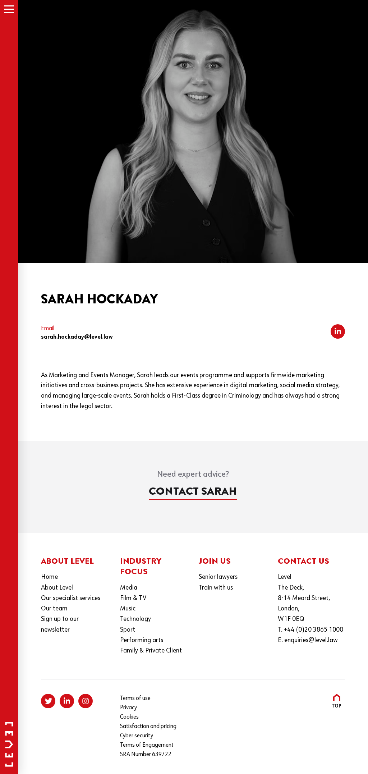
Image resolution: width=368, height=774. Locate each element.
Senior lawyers (218, 577)
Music (127, 608)
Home (49, 577)
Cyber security (136, 736)
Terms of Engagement (147, 745)
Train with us (216, 588)
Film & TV (133, 598)
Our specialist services (70, 598)
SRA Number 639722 (145, 754)
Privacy (128, 708)
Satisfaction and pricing (148, 726)
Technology (135, 619)
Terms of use (135, 698)
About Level (57, 588)
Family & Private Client (151, 650)
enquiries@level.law (311, 640)
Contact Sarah (193, 491)
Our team (54, 608)
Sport (127, 630)
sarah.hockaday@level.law (77, 337)
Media (128, 588)
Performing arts (141, 640)
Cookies (129, 717)
